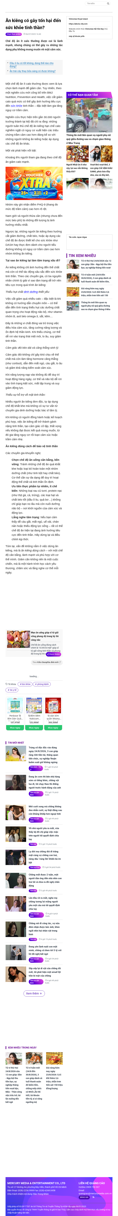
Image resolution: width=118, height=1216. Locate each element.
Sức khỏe (26, 684)
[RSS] (92, 1197)
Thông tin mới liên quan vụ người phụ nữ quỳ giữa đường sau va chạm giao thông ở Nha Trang (88, 139)
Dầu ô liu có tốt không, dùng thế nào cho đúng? (31, 65)
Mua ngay (15, 727)
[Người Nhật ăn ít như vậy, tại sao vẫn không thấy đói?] (77, 153)
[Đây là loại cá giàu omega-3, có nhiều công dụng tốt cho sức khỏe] (77, 186)
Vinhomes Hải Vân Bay (94, 29)
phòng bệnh (43, 684)
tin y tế (13, 690)
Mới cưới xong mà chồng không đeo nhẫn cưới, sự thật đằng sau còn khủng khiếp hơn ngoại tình (45, 810)
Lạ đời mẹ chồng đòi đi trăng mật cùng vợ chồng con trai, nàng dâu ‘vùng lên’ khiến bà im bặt (45, 857)
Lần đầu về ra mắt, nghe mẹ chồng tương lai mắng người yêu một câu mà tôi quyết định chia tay (44, 903)
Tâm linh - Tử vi (35, 768)
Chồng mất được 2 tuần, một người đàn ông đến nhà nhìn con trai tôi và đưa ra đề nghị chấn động (45, 880)
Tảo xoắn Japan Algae (78, 237)
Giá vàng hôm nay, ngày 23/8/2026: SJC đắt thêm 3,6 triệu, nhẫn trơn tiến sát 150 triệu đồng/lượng (54, 1078)
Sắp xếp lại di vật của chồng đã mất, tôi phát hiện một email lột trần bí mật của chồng (45, 972)
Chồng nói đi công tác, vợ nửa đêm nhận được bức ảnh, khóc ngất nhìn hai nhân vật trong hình (44, 929)
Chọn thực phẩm (14, 34)
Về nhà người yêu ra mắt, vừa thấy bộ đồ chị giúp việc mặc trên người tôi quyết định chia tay (44, 834)
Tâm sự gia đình (34, 793)
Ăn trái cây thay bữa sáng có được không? (33, 71)
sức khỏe (16, 105)
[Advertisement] (57, 601)
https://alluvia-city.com (78, 24)
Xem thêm (55, 654)
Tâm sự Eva (34, 867)
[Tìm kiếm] (108, 3)
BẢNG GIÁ (84, 1197)
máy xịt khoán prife (76, 36)
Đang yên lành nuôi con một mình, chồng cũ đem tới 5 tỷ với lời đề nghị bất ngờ (45, 950)
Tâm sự (33, 844)
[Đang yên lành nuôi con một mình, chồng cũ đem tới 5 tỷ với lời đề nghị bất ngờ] (16, 952)
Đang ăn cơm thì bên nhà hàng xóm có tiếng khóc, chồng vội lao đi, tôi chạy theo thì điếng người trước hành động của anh (45, 782)
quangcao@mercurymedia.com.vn (95, 1193)
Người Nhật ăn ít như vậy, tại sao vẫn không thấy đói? (77, 168)
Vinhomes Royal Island (78, 19)
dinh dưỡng (31, 291)
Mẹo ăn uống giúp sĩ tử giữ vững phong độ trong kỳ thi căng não (45, 636)
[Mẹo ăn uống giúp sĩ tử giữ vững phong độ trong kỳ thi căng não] (18, 640)
